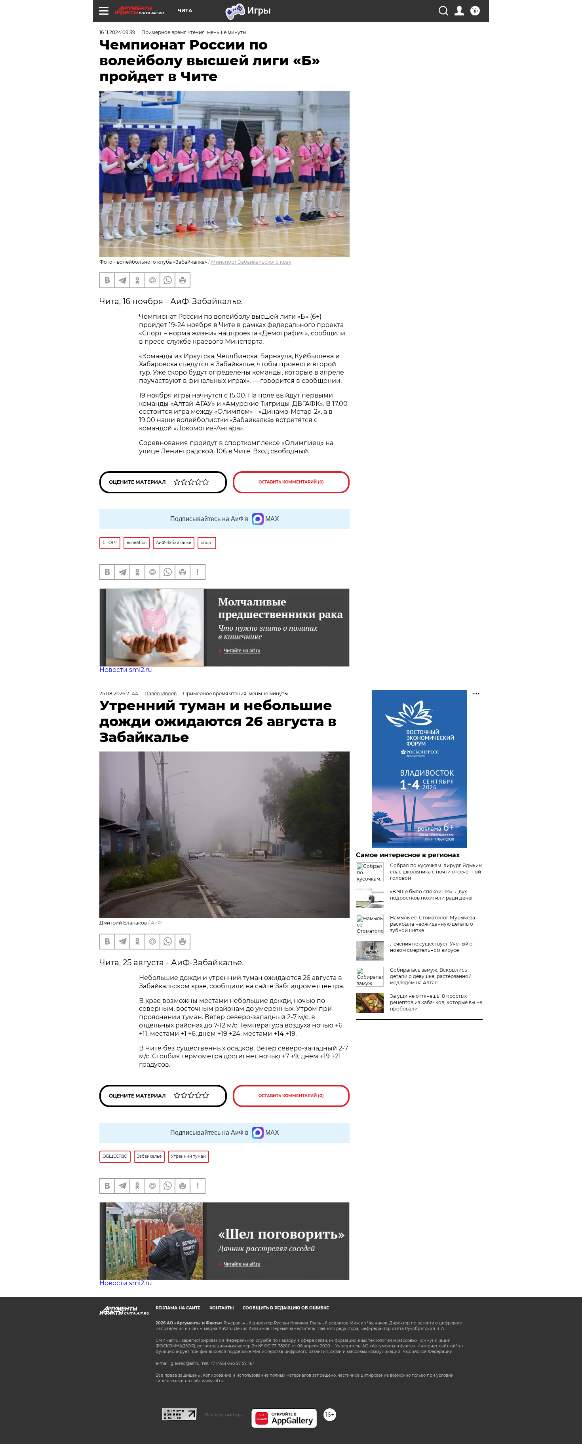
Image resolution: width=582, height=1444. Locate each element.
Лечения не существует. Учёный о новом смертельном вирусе (431, 947)
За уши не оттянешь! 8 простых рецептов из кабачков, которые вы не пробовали (436, 1002)
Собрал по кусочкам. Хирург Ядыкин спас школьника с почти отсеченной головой (436, 871)
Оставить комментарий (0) (291, 482)
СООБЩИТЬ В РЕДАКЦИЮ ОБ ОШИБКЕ (286, 1308)
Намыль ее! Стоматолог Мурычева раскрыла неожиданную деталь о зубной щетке (432, 924)
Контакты (221, 1308)
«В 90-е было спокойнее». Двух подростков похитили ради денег (432, 894)
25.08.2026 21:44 (118, 693)
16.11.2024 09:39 (117, 32)
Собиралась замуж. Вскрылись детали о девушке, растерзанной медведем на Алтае (431, 976)
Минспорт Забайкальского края (251, 262)
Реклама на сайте (178, 1308)
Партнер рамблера (224, 1414)
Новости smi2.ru (125, 669)
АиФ (156, 923)
